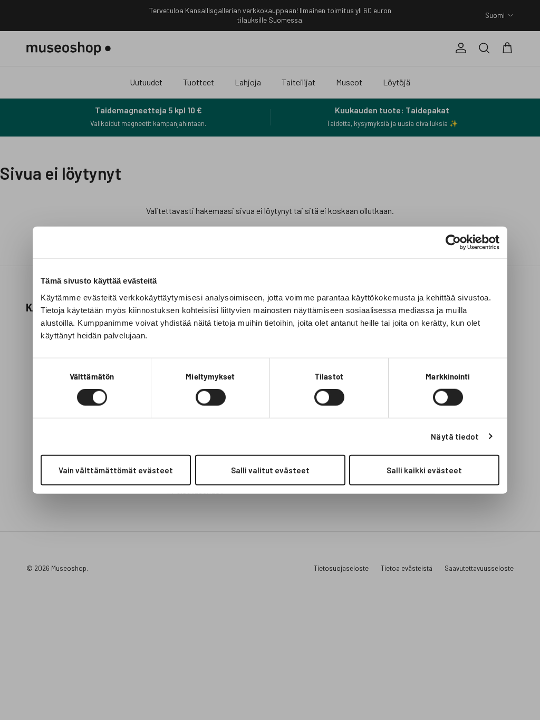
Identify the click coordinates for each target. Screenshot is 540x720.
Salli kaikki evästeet (424, 469)
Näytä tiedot (455, 436)
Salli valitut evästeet (270, 469)
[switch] (211, 397)
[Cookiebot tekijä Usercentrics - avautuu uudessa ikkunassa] (453, 242)
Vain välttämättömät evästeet (116, 469)
